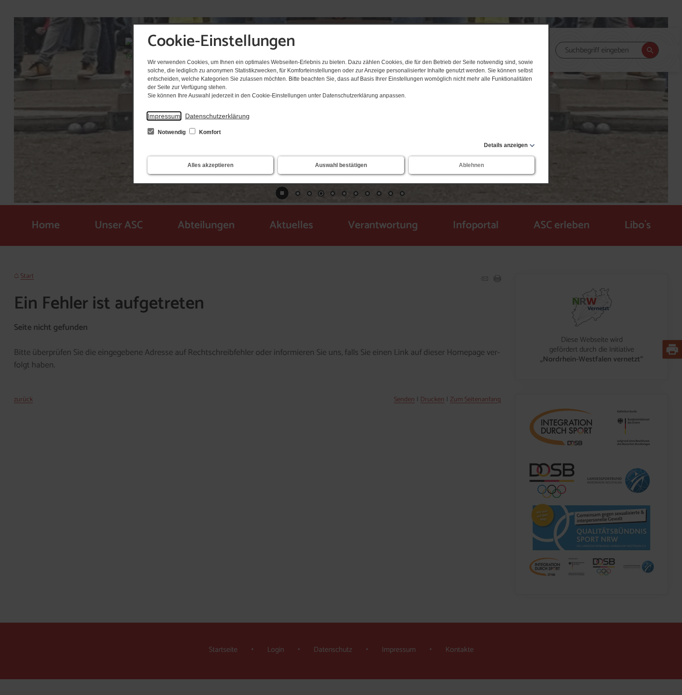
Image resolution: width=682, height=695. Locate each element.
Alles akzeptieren (210, 165)
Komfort (209, 132)
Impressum (164, 116)
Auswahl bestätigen (341, 165)
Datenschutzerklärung (217, 116)
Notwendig (171, 132)
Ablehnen (471, 165)
